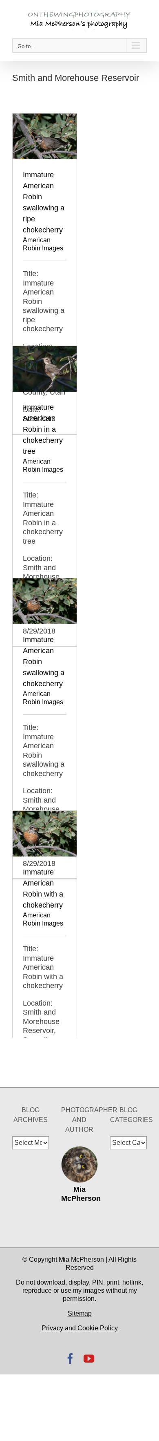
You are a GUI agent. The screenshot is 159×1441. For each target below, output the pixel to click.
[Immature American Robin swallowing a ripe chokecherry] (45, 118)
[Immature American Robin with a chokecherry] (45, 815)
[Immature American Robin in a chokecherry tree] (45, 350)
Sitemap (80, 1313)
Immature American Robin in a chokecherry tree (43, 429)
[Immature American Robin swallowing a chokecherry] (45, 583)
